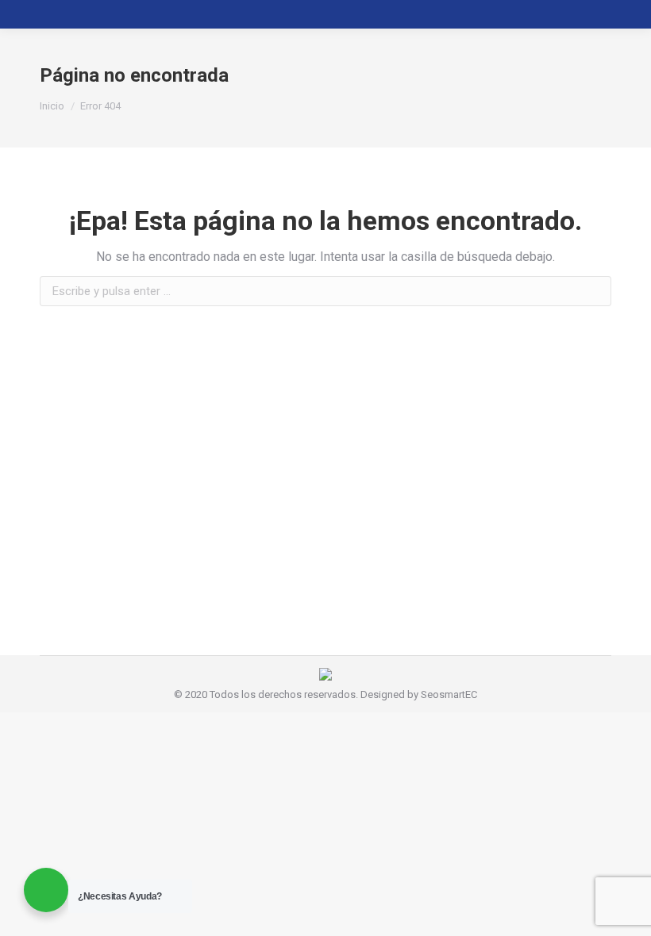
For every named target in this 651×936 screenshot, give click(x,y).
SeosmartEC (449, 694)
